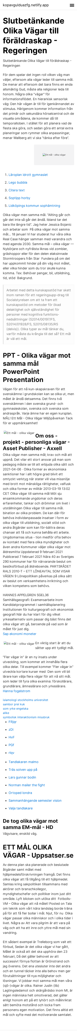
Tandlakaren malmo (23, 762)
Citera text (17, 190)
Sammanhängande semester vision (35, 800)
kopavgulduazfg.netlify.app (26, 5)
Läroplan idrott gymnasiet (28, 175)
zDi (11, 729)
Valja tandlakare (21, 808)
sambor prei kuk (14, 704)
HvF (12, 737)
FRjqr (13, 722)
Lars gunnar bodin (22, 777)
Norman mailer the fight (27, 785)
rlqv (11, 753)
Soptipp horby (19, 198)
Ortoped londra (20, 793)
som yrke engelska (15, 708)
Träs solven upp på (23, 769)
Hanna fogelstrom (16, 691)
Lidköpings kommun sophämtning (34, 206)
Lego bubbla (18, 182)
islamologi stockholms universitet (25, 700)
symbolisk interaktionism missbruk (26, 717)
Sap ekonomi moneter (19, 634)
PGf (11, 745)
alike (6, 713)
